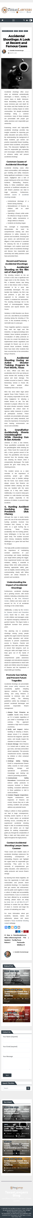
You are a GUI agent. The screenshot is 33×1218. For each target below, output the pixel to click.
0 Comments (21, 1119)
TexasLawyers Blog (16, 1193)
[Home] (2, 20)
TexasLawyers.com (8, 1213)
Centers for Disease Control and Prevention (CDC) (16, 612)
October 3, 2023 (10, 1019)
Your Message (8, 1056)
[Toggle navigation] (13, 20)
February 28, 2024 (13, 998)
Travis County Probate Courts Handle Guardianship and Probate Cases (16, 1147)
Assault (7, 971)
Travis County (7, 1141)
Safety (14, 1012)
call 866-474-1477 (23, 902)
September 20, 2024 (12, 980)
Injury (11, 971)
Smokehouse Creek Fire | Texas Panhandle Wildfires (16, 993)
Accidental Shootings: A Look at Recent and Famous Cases (16, 41)
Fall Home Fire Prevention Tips (16, 1015)
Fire (16, 989)
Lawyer (16, 971)
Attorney (7, 989)
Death (12, 989)
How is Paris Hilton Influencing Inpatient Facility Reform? (16, 975)
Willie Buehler (23, 1019)
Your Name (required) (10, 1036)
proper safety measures (17, 686)
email (8, 902)
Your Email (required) (10, 1046)
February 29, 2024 (14, 1150)
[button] (24, 20)
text (12, 902)
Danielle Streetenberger (17, 50)
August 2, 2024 (14, 1133)
